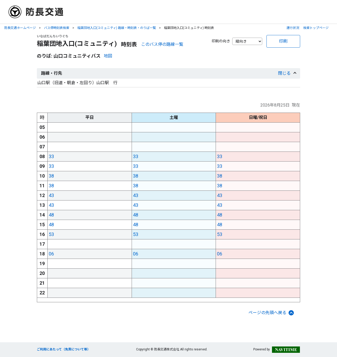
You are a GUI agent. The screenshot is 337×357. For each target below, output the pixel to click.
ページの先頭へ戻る (267, 312)
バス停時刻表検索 (56, 28)
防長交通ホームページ (20, 28)
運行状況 (292, 28)
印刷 (283, 41)
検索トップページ (316, 28)
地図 (108, 55)
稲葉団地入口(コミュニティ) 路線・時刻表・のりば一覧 (116, 28)
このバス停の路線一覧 (162, 44)
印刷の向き (221, 41)
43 (51, 195)
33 (51, 156)
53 (51, 234)
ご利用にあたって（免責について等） (63, 349)
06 (51, 254)
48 (51, 215)
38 (51, 176)
